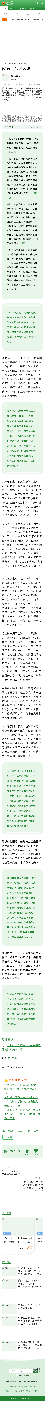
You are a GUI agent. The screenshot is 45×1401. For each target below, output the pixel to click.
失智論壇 (22, 8)
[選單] (41, 3)
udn (3, 63)
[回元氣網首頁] (9, 3)
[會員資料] (37, 3)
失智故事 (8, 1137)
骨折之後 (12, 1058)
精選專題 (33, 1387)
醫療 (32, 8)
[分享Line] (16, 13)
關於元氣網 (12, 1387)
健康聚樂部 (23, 1387)
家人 (20, 1131)
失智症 (11, 1131)
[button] (41, 8)
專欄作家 (35, 1391)
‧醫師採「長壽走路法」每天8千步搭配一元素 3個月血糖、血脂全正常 (22, 1114)
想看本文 (25, 243)
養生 (12, 8)
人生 (36, 1131)
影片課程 (7, 1233)
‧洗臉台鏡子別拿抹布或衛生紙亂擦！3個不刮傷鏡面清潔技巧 (22, 1089)
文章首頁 (26, 1391)
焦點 (4, 8)
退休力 (17, 1391)
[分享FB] (5, 13)
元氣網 (9, 63)
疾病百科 (9, 1391)
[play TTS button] (13, 127)
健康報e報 (24, 1375)
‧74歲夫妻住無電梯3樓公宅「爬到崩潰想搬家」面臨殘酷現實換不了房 (21, 1101)
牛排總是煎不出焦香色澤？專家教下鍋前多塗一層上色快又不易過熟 (26, 19)
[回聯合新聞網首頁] (3, 3)
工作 (38, 565)
